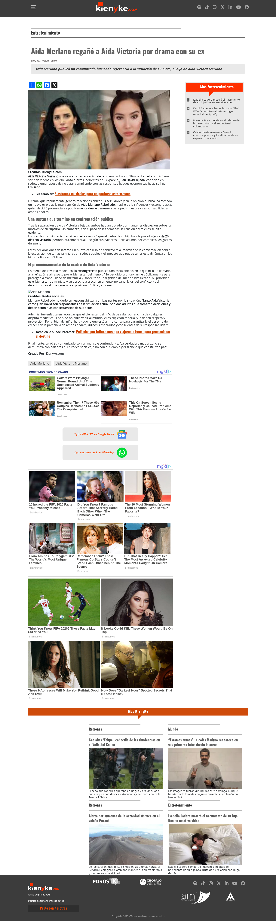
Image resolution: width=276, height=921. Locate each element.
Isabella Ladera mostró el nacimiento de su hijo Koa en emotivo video (216, 101)
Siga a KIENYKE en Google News (94, 434)
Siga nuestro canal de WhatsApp (94, 452)
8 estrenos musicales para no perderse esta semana (92, 194)
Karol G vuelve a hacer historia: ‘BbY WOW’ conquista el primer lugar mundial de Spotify (215, 111)
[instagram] (214, 7)
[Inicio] (117, 7)
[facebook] (247, 7)
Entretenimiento (45, 33)
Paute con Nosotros (53, 908)
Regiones (95, 729)
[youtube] (238, 7)
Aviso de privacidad (39, 894)
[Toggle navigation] (33, 7)
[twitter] (222, 7)
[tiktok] (207, 7)
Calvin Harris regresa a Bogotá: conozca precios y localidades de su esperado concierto (215, 135)
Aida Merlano (39, 363)
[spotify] (199, 7)
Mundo (173, 729)
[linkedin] (230, 7)
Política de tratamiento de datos (46, 900)
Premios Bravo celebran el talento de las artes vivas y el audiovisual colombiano (216, 123)
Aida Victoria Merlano (71, 363)
